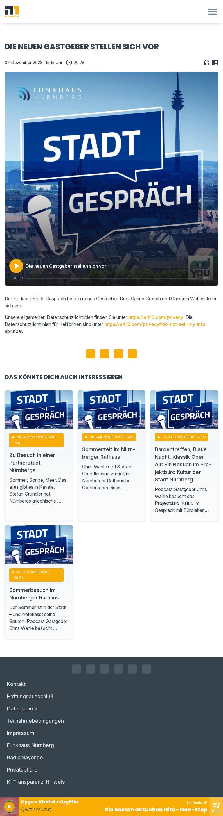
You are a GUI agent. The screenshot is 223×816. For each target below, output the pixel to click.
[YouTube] (104, 669)
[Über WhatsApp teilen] (118, 353)
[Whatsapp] (118, 669)
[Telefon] (146, 669)
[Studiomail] (132, 669)
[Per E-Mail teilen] (132, 353)
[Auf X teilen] (104, 353)
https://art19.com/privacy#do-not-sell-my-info (154, 324)
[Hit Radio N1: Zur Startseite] (104, 11)
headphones (206, 62)
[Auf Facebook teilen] (90, 353)
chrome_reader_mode (214, 62)
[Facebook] (76, 669)
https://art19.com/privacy (155, 317)
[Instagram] (90, 669)
